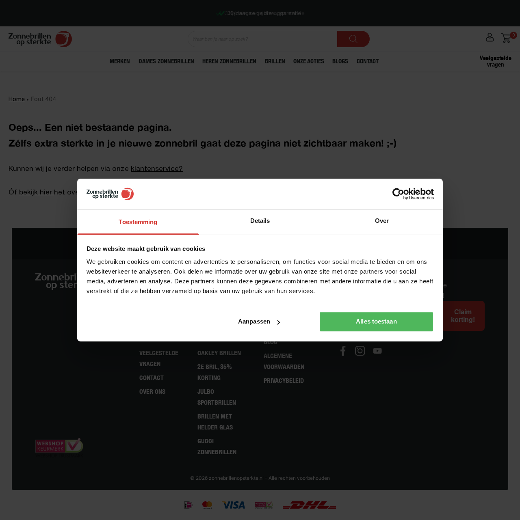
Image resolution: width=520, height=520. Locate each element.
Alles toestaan (376, 321)
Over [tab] (382, 220)
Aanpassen (254, 321)
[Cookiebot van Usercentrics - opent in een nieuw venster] (398, 194)
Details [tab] (260, 220)
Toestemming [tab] (138, 221)
